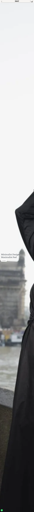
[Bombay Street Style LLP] (17, 1)
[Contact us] (2, 510)
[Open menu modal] (1, 1)
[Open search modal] (30, 1)
